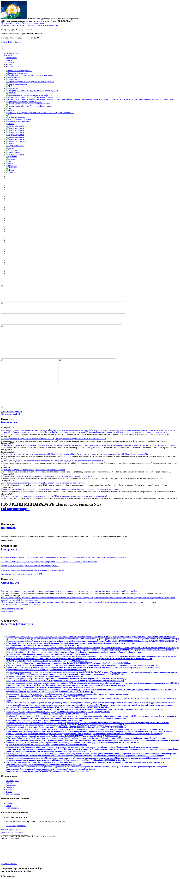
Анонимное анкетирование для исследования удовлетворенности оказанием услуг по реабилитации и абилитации (49, 562)
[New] (9, 108)
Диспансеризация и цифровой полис (49, 470)
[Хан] (8, 161)
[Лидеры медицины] (15, 126)
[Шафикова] (11, 168)
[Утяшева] (10, 159)
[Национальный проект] (16, 84)
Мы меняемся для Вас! (10, 414)
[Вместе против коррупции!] (18, 121)
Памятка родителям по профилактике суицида (20, 604)
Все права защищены (10, 838)
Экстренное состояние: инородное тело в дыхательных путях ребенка (91, 489)
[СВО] (9, 86)
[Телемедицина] (13, 77)
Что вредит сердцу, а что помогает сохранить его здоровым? (79, 461)
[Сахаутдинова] (13, 152)
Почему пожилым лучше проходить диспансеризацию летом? (81, 496)
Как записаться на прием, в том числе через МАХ (22, 574)
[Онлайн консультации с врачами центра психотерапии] (30, 75)
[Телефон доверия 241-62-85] (18, 119)
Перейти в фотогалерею (17, 623)
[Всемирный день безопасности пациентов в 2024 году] (29, 95)
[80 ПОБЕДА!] (12, 88)
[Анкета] (10, 110)
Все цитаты (8, 527)
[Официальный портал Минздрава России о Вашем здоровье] (32, 90)
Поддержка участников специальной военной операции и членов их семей (32, 570)
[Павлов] (10, 148)
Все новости (9, 422)
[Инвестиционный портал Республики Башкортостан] (29, 106)
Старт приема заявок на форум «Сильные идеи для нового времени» (30, 566)
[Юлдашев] (11, 172)
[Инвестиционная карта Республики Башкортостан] (28, 104)
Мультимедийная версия (11, 23)
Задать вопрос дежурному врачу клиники (12, 610)
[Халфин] (10, 163)
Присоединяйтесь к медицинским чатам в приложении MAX (80, 439)
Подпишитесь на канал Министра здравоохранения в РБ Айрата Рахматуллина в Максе (113, 454)
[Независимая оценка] (15, 117)
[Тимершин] (11, 157)
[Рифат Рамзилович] (15, 146)
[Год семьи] (11, 93)
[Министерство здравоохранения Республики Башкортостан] (32, 97)
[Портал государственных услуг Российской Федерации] (30, 82)
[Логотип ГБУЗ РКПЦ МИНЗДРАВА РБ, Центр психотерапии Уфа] (29, 25)
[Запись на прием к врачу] (17, 73)
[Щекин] (10, 170)
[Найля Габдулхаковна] (16, 141)
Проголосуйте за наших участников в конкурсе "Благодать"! (68, 476)
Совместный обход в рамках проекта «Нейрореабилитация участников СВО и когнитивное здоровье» (132, 445)
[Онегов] (10, 143)
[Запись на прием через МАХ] (19, 71)
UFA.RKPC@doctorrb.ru (11, 42)
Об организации (15, 509)
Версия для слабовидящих (33, 23)
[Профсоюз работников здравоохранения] (24, 102)
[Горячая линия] (13, 79)
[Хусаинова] (11, 166)
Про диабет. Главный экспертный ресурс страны (64, 483)
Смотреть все (10, 549)
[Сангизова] (11, 150)
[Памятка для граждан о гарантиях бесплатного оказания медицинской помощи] (40, 113)
